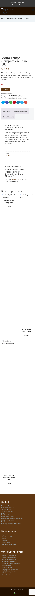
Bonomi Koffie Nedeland (9, 561)
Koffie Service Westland (9, 571)
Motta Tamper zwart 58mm (27, 330)
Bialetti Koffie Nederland (9, 558)
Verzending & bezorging (9, 544)
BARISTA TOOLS (13, 96)
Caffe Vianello (6, 565)
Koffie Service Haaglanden (10, 569)
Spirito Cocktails (7, 575)
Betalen (4, 540)
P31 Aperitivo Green (8, 573)
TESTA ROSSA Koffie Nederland (11, 563)
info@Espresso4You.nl (11, 513)
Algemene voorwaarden (9, 535)
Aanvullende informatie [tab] (20, 111)
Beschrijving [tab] (6, 111)
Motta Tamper (18, 98)
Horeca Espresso (7, 567)
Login (22, 2)
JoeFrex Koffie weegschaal (9, 202)
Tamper (21, 96)
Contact (4, 539)
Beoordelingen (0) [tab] (8, 117)
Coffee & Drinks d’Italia (9, 556)
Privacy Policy (6, 542)
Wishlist (14, 5)
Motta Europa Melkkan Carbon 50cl (9, 478)
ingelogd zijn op (16, 179)
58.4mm (7, 98)
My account (21, 5)
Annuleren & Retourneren (9, 537)
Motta (11, 98)
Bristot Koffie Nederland (9, 559)
